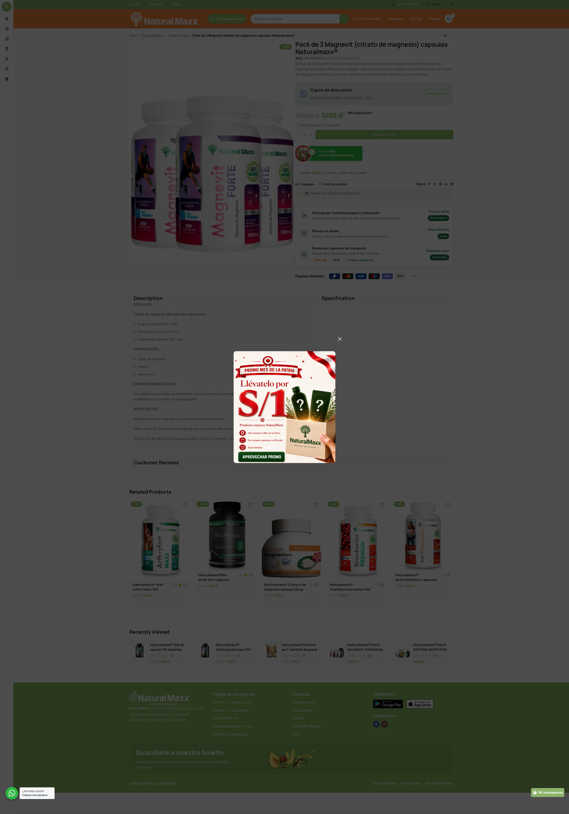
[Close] (339, 338)
